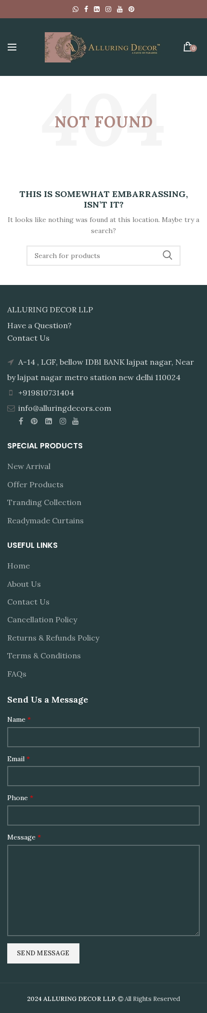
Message (24, 837)
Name (19, 719)
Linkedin (97, 9)
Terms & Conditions (44, 655)
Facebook (86, 9)
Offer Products (35, 484)
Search (167, 256)
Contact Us (28, 601)
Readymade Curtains (45, 520)
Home (18, 565)
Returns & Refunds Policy (53, 637)
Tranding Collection (44, 502)
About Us (24, 584)
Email (18, 758)
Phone (20, 797)
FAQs (16, 674)
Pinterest (131, 9)
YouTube (120, 9)
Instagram (108, 9)
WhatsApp (75, 9)
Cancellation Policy (42, 619)
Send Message (43, 953)
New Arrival (29, 466)
